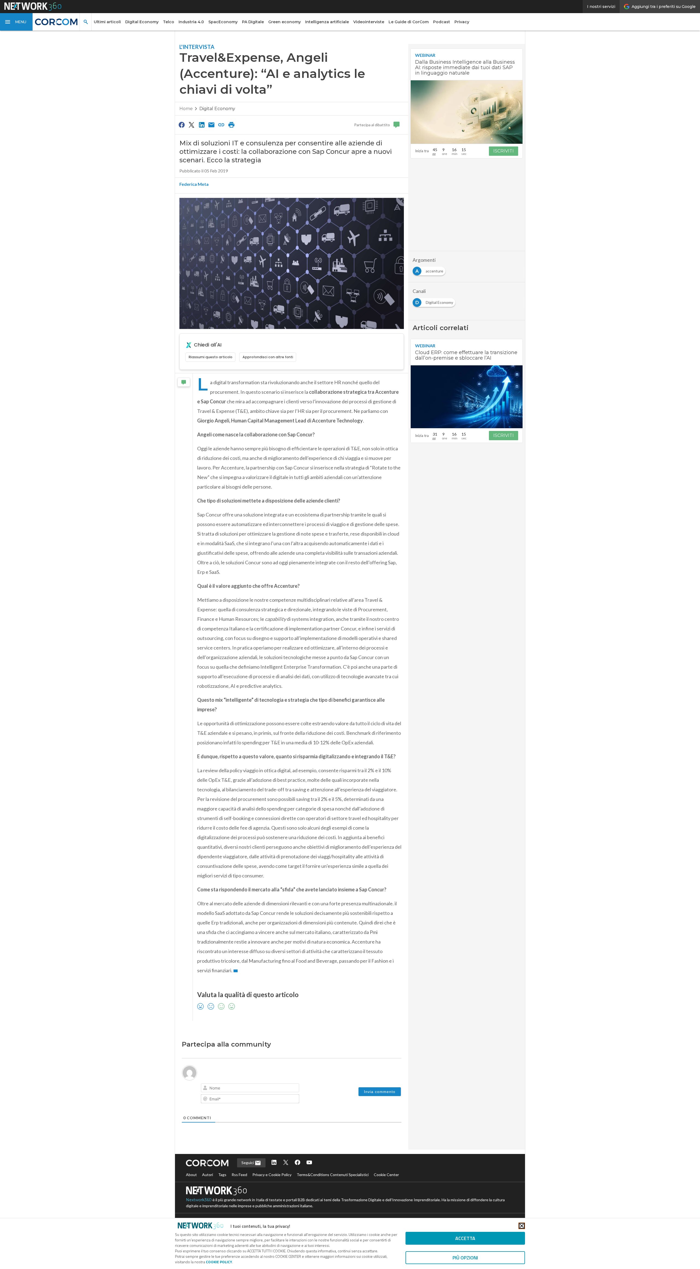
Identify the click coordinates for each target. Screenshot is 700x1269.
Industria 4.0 (191, 21)
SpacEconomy (223, 21)
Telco (168, 21)
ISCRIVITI (503, 151)
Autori (207, 1174)
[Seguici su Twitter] (285, 1163)
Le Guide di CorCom (409, 21)
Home (186, 108)
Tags (222, 1174)
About (191, 1174)
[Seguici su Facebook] (297, 1163)
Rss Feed (239, 1174)
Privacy (461, 21)
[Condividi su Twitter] (191, 124)
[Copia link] (221, 124)
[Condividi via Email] (211, 124)
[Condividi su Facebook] (181, 124)
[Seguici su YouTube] (309, 1163)
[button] (16, 22)
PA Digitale (253, 21)
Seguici (248, 1162)
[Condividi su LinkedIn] (201, 124)
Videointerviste (368, 21)
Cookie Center (386, 1174)
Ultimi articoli (107, 21)
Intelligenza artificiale (327, 21)
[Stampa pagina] (231, 124)
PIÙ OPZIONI (465, 1257)
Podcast (441, 21)
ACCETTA (465, 1238)
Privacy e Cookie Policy (271, 1174)
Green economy (284, 21)
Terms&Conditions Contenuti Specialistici (333, 1174)
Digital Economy (142, 21)
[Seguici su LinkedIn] (274, 1163)
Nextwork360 (199, 1199)
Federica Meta (194, 184)
